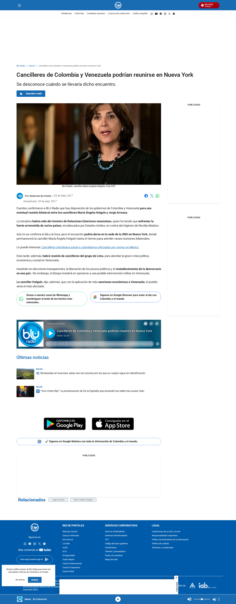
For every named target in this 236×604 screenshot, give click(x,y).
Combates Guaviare (96, 13)
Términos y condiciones (162, 548)
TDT (107, 540)
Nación (32, 66)
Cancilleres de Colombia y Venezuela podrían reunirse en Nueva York (70, 66)
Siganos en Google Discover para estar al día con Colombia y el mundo (128, 297)
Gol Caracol (67, 540)
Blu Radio (21, 66)
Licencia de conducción (119, 13)
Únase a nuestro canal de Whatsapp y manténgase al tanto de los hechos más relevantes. (49, 299)
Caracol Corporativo (71, 568)
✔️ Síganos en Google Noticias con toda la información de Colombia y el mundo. (91, 441)
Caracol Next (68, 572)
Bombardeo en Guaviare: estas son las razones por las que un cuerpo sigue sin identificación (92, 373)
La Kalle (66, 544)
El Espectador (68, 556)
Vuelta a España (140, 13)
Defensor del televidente (116, 536)
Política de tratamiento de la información (170, 540)
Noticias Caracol (69, 532)
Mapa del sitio (111, 560)
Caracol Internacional (72, 564)
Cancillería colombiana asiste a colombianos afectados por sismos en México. (90, 247)
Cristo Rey (79, 13)
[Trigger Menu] (19, 5)
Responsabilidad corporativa (165, 536)
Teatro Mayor (68, 560)
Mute (189, 599)
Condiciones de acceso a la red (166, 532)
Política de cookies (160, 544)
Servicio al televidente (115, 532)
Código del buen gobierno (116, 544)
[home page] (118, 5)
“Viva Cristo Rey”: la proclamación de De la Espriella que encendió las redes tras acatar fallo (92, 390)
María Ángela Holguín (83, 499)
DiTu (64, 552)
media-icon (118, 599)
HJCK (65, 548)
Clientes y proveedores (115, 552)
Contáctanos (111, 548)
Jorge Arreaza (58, 499)
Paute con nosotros (114, 556)
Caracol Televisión (70, 536)
